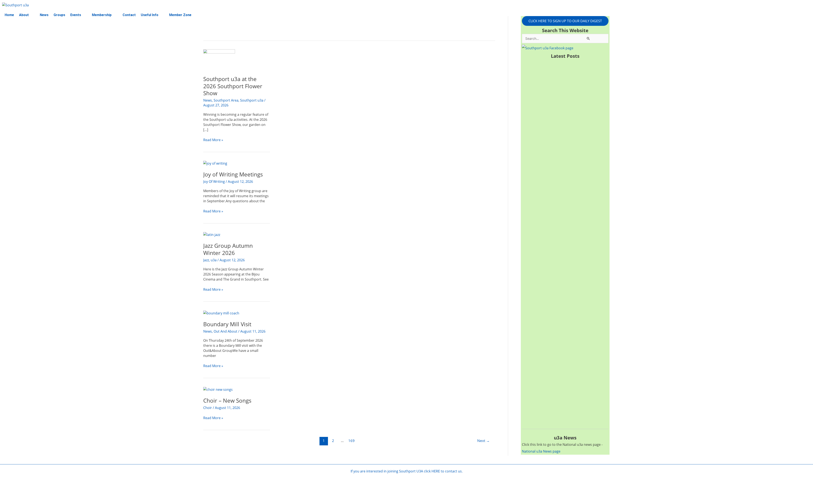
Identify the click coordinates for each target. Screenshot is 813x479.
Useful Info (149, 15)
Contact (129, 15)
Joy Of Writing (214, 181)
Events (75, 15)
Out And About (225, 331)
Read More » (213, 139)
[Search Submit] (588, 38)
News (44, 15)
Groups (59, 15)
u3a (214, 260)
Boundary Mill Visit (227, 324)
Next (483, 440)
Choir (207, 407)
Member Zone (180, 15)
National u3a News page (541, 451)
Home (9, 15)
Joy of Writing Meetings (233, 174)
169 (351, 440)
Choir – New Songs (227, 400)
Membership (102, 15)
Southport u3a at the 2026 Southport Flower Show (232, 86)
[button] (27, 15)
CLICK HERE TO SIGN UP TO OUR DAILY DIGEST (565, 21)
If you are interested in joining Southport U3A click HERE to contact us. (407, 471)
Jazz (206, 260)
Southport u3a (251, 100)
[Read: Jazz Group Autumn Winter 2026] (211, 234)
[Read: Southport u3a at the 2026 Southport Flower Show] (219, 59)
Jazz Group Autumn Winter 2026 (228, 249)
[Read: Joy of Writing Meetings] (215, 163)
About (24, 15)
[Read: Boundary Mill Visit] (221, 312)
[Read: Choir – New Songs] (218, 389)
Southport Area (226, 100)
